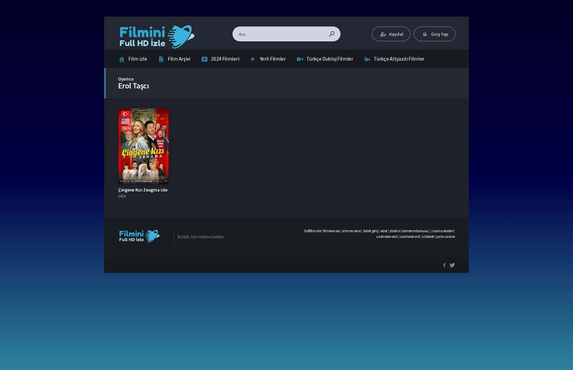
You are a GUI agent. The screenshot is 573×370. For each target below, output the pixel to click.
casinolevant (386, 236)
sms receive (351, 230)
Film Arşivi (179, 58)
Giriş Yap (439, 34)
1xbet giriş (370, 230)
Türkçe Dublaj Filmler (329, 58)
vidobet (428, 236)
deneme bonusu (415, 230)
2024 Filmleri (225, 58)
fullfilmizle (312, 230)
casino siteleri (443, 230)
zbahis (394, 230)
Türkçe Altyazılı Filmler (399, 58)
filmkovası (331, 230)
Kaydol (395, 34)
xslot (384, 230)
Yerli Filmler (273, 58)
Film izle (137, 58)
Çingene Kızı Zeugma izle (142, 190)
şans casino (445, 236)
